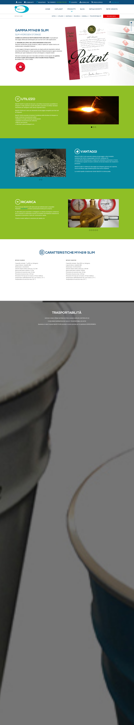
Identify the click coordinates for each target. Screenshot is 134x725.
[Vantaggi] (40, 176)
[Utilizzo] (93, 124)
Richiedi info (111, 16)
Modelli (85, 16)
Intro (54, 16)
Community (30, 2)
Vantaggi (69, 16)
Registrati (42, 2)
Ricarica (77, 16)
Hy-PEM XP (24, 208)
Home (47, 9)
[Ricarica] (93, 227)
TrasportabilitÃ (96, 16)
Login (19, 2)
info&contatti (95, 9)
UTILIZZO (60, 16)
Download (85, 2)
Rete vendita (112, 9)
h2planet (59, 9)
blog (82, 9)
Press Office (98, 2)
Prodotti (71, 9)
